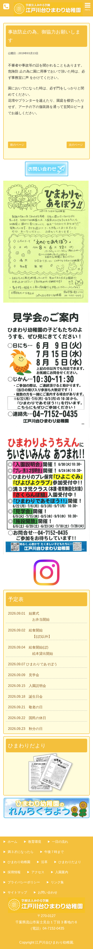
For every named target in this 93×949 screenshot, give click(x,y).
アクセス (37, 872)
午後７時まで (54, 852)
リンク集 (57, 882)
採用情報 (14, 872)
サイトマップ (17, 892)
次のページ (76, 144)
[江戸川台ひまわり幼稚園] (48, 5)
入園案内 (61, 872)
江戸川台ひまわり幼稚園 (54, 942)
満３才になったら (21, 852)
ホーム (12, 841)
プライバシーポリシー (24, 882)
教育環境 (34, 841)
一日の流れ (60, 841)
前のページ (17, 144)
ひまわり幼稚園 (19, 862)
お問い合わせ (47, 892)
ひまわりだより (69, 862)
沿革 (44, 862)
